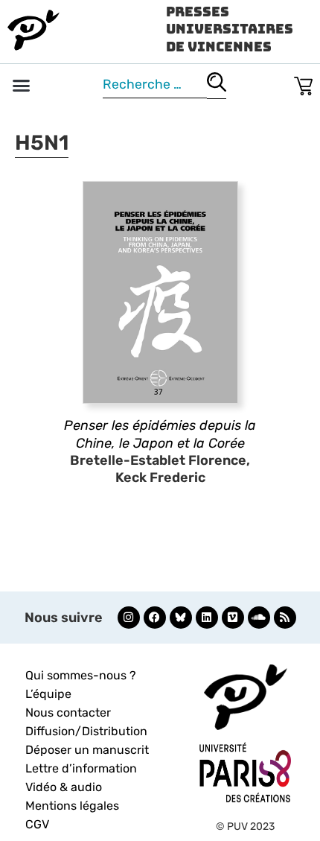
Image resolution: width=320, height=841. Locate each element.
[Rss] (285, 617)
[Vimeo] (233, 617)
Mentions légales (72, 806)
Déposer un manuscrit (87, 750)
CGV (37, 824)
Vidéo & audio (63, 787)
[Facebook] (155, 617)
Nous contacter (68, 712)
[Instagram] (129, 617)
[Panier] (303, 83)
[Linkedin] (207, 617)
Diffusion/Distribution (86, 731)
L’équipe (48, 694)
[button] (21, 86)
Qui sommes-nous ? (80, 675)
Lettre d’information (81, 768)
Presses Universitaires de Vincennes (229, 29)
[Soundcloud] (259, 617)
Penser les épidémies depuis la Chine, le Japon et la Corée (160, 434)
